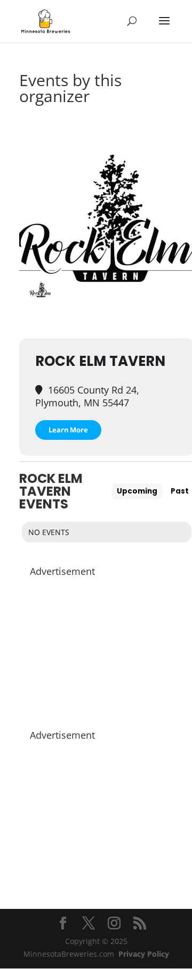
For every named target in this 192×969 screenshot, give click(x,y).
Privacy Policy (143, 954)
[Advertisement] (106, 647)
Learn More (68, 430)
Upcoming (137, 491)
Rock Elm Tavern (100, 361)
